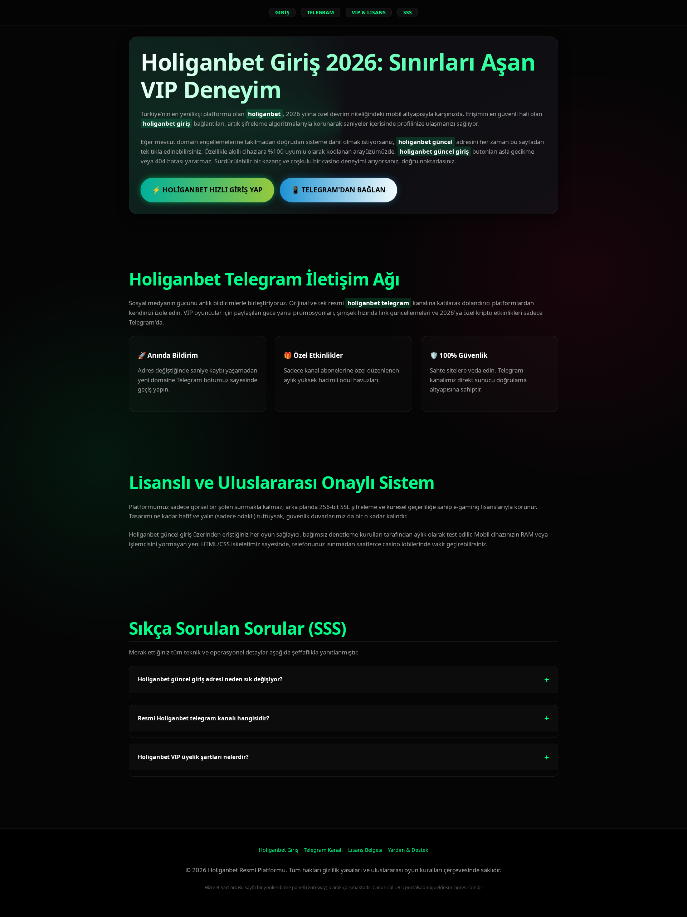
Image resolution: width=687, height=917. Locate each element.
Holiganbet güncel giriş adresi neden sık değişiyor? (210, 679)
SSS (407, 12)
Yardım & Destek (408, 849)
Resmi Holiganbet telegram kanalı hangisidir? (203, 718)
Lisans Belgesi (365, 849)
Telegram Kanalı (323, 849)
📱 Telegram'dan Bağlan (338, 190)
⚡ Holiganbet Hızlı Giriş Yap (207, 190)
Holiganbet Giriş (278, 849)
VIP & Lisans (369, 12)
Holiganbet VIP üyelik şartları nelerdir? (193, 757)
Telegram (320, 12)
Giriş (282, 12)
